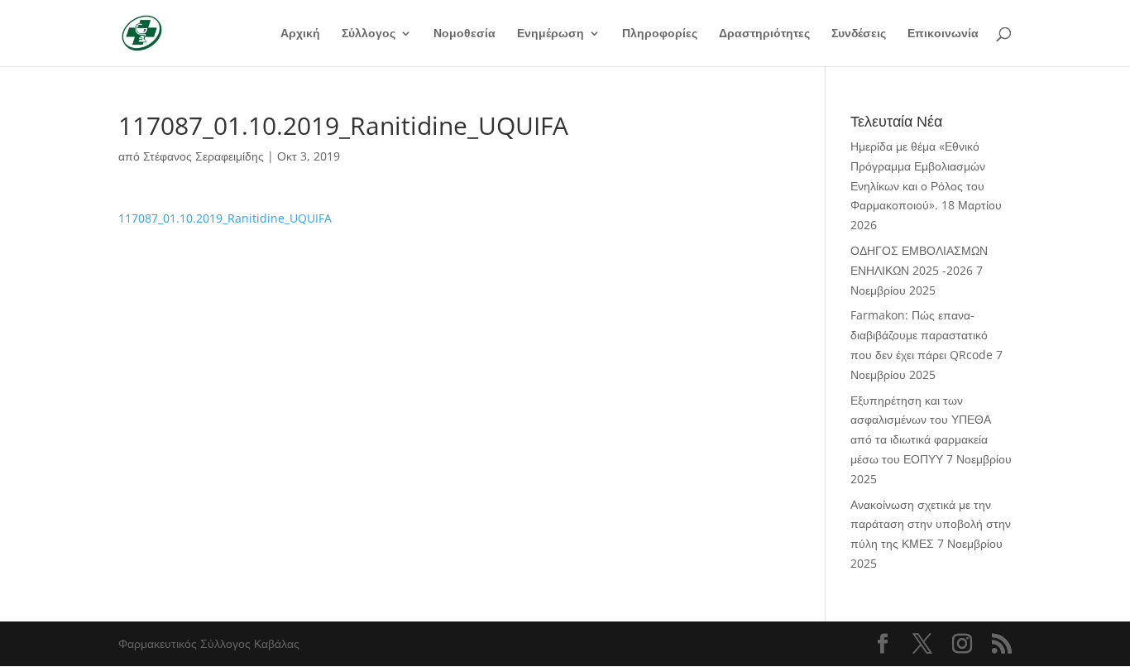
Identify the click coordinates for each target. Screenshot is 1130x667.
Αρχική (300, 34)
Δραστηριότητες (764, 34)
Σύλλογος (368, 34)
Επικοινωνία (943, 34)
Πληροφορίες (659, 34)
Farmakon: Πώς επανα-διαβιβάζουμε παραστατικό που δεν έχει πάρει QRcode (921, 334)
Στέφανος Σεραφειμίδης (203, 156)
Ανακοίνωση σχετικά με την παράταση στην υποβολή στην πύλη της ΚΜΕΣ (930, 524)
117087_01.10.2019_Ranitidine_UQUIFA (225, 218)
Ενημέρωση (550, 34)
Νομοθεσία (464, 34)
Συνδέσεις (858, 34)
